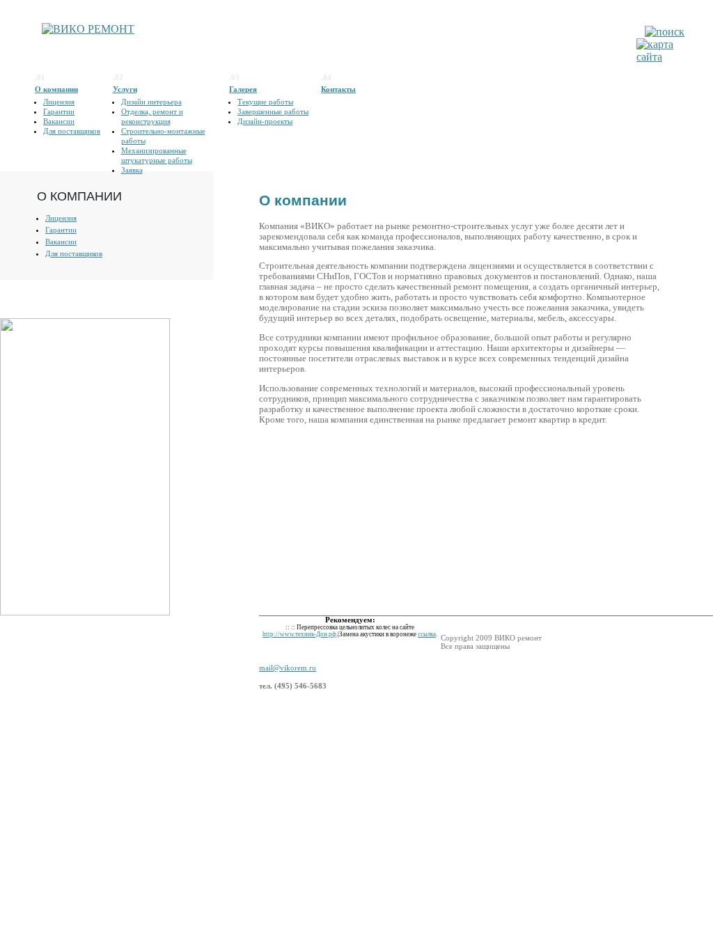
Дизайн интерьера (151, 101)
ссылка (427, 634)
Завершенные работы (272, 111)
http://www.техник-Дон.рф (299, 634)
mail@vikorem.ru (287, 667)
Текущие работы (265, 101)
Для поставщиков (71, 131)
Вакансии (59, 121)
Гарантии (59, 111)
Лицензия (59, 101)
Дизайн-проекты (264, 121)
